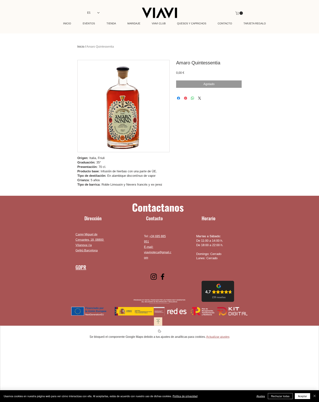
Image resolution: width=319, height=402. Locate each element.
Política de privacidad (185, 396)
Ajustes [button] (260, 396)
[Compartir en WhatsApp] (192, 98)
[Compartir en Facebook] (178, 98)
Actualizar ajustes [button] (217, 336)
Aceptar (302, 396)
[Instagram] (154, 276)
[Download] (158, 321)
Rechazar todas (280, 396)
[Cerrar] (314, 396)
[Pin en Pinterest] (185, 98)
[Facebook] (162, 276)
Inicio (80, 46)
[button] (239, 13)
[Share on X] (199, 98)
